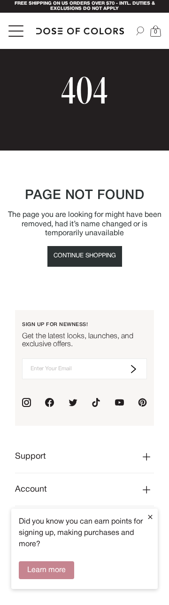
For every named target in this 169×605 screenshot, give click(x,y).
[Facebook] (49, 402)
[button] (155, 31)
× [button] (150, 517)
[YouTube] (119, 402)
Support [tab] (30, 457)
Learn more (46, 570)
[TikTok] (96, 402)
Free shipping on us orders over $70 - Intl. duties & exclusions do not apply (85, 6)
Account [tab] (31, 490)
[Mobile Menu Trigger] (16, 31)
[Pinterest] (142, 402)
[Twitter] (73, 402)
